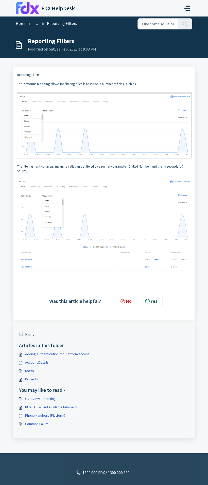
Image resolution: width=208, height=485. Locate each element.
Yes (154, 301)
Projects (31, 379)
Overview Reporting (40, 398)
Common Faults (36, 424)
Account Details (37, 362)
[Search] (185, 23)
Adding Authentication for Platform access (57, 354)
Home (21, 23)
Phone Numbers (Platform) (45, 415)
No (129, 301)
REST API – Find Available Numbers (51, 407)
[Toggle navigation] (187, 8)
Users (29, 370)
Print (29, 334)
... (37, 23)
